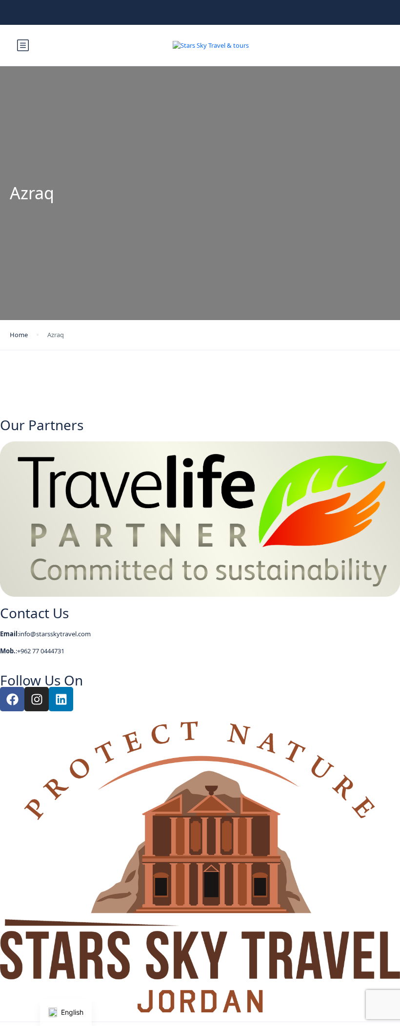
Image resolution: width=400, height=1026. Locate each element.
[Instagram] (36, 699)
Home (19, 334)
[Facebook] (12, 699)
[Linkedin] (61, 699)
